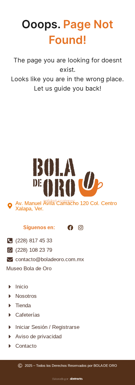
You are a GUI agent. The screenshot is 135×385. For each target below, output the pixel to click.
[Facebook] (70, 227)
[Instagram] (80, 227)
